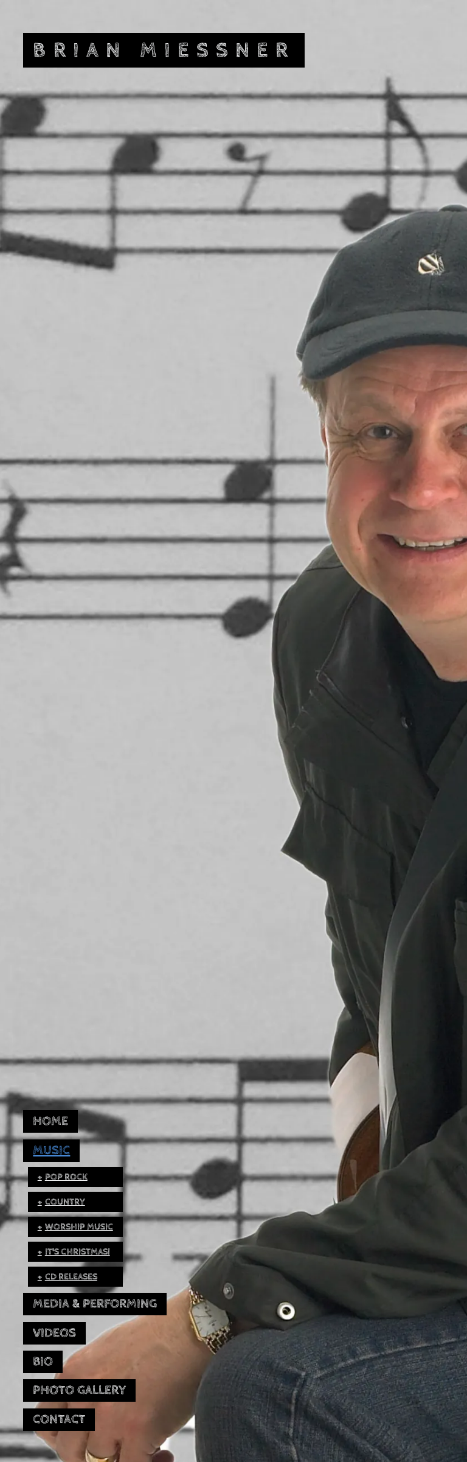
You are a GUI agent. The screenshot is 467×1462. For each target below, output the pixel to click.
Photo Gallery (79, 1390)
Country (65, 1202)
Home (50, 1121)
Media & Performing (95, 1303)
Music (51, 1150)
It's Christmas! (77, 1252)
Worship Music (79, 1227)
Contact (59, 1419)
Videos (54, 1333)
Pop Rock (66, 1177)
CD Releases (71, 1276)
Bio (43, 1361)
